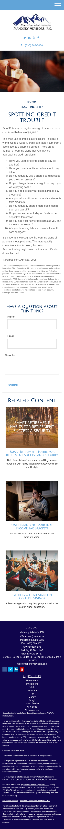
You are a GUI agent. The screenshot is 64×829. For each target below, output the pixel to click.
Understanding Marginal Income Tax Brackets (32, 526)
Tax (32, 693)
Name (11, 316)
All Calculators (32, 710)
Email (10, 336)
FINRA (5, 790)
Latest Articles (32, 703)
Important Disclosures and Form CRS (35, 800)
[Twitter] (24, 38)
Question (10, 355)
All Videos (32, 706)
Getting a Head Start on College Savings (32, 596)
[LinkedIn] (29, 38)
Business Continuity (10, 800)
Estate (32, 687)
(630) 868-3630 (34, 45)
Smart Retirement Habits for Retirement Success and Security (32, 453)
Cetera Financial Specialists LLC (36, 784)
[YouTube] (34, 38)
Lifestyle (32, 700)
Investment (32, 683)
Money (32, 696)
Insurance (32, 690)
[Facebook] (38, 38)
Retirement (32, 680)
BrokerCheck (7, 715)
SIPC (10, 790)
